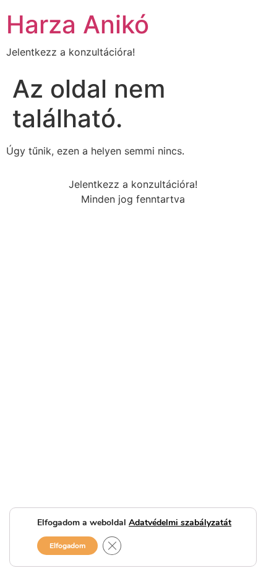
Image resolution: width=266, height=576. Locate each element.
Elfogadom (67, 546)
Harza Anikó (77, 24)
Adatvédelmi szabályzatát (180, 522)
